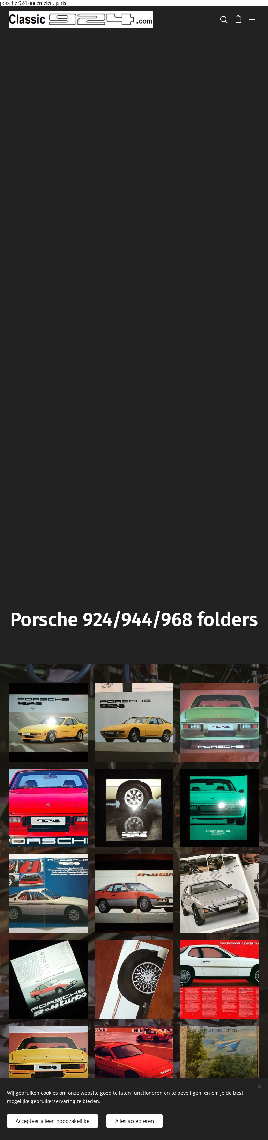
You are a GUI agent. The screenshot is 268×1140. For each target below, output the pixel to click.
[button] (223, 19)
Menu (252, 19)
